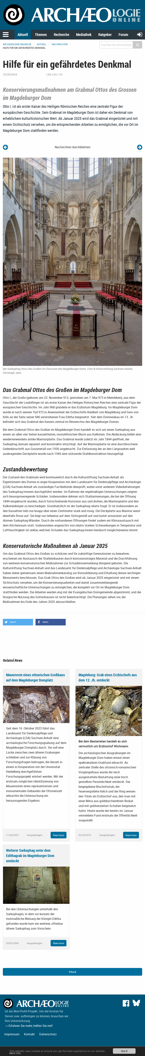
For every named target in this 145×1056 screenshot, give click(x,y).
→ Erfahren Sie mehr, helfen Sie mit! (29, 1026)
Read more (58, 835)
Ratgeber (105, 34)
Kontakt (29, 1034)
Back (73, 972)
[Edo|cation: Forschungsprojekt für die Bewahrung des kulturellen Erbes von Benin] (5, 147)
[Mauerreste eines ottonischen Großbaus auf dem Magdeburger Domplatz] (36, 704)
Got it (124, 1051)
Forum (123, 34)
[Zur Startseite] (72, 14)
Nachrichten (60, 44)
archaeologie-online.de (17, 44)
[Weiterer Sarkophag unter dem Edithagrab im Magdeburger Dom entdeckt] (36, 885)
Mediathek (83, 34)
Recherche (61, 34)
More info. (15, 1053)
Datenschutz (48, 1034)
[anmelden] (139, 34)
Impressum (11, 1034)
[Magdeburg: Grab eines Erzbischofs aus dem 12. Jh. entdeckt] (109, 711)
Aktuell (23, 34)
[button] (18, 622)
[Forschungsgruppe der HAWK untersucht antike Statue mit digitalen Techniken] (139, 147)
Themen (41, 34)
